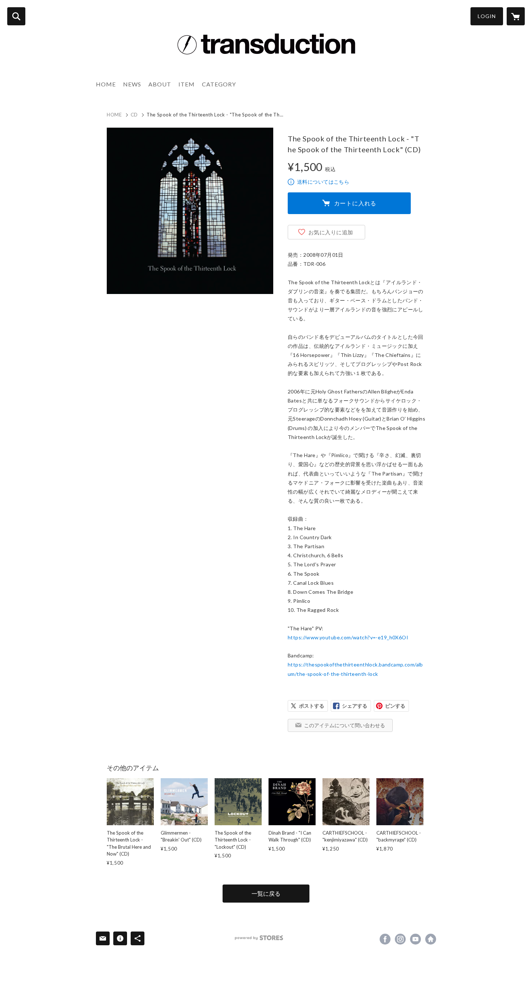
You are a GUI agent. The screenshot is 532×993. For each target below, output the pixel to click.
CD (134, 115)
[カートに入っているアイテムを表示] (516, 16)
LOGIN (487, 16)
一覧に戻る (266, 893)
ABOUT (159, 84)
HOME (106, 84)
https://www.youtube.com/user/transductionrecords (415, 939)
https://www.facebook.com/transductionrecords (385, 939)
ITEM (186, 84)
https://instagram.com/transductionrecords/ (400, 939)
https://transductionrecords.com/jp (430, 939)
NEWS (132, 84)
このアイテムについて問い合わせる (344, 725)
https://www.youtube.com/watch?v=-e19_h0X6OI (348, 637)
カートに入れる (355, 203)
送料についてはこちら (323, 182)
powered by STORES (259, 938)
